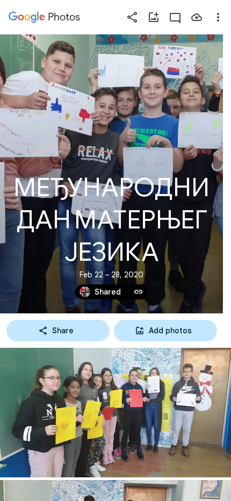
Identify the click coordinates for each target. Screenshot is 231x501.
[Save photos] (196, 17)
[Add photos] (153, 17)
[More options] (218, 17)
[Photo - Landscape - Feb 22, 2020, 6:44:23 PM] (115, 412)
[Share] (132, 17)
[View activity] (175, 17)
